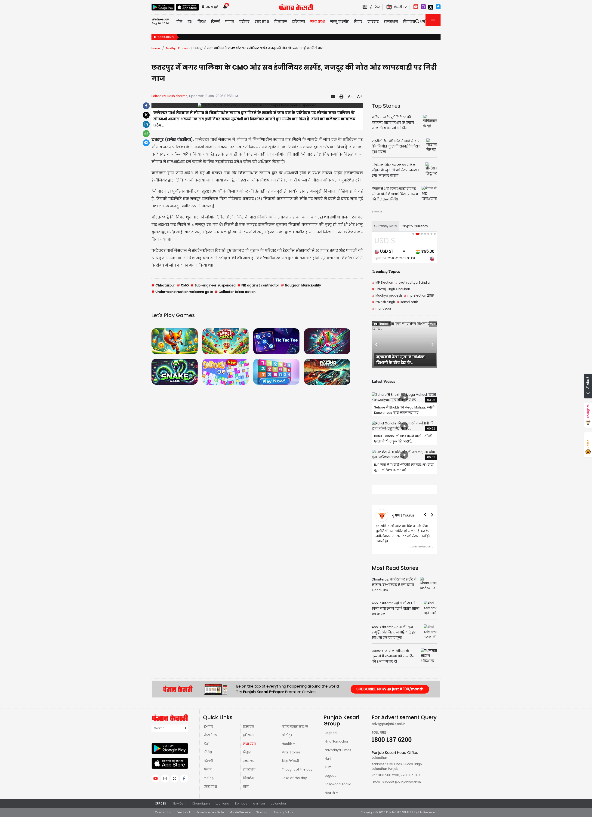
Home (155, 48)
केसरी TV (210, 735)
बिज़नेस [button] (409, 21)
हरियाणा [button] (298, 21)
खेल (246, 786)
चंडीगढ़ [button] (244, 21)
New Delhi (179, 803)
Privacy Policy (283, 812)
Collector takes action (235, 292)
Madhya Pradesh (178, 48)
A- (350, 96)
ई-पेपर (208, 727)
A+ (360, 96)
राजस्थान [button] (391, 21)
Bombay (241, 803)
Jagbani (331, 733)
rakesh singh (383, 302)
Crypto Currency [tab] (415, 226)
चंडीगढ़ (208, 778)
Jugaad (330, 776)
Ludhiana (222, 803)
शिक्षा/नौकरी (290, 761)
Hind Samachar (336, 741)
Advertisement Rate (210, 812)
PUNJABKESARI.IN (397, 812)
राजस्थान (249, 769)
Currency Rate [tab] (385, 226)
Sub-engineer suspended (213, 285)
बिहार (358, 21)
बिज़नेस (248, 778)
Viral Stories (291, 752)
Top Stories (386, 106)
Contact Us (163, 812)
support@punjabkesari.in (401, 782)
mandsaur (381, 308)
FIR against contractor (258, 285)
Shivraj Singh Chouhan (391, 289)
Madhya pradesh (387, 295)
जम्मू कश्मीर (339, 21)
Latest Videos (383, 381)
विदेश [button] (201, 21)
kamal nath (407, 302)
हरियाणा (248, 735)
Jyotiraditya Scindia (412, 282)
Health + (288, 744)
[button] (377, 344)
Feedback (184, 812)
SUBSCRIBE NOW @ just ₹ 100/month (389, 689)
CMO (183, 285)
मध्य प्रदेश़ (317, 21)
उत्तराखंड (248, 761)
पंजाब (208, 769)
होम (179, 21)
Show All (377, 211)
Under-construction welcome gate (182, 292)
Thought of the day (297, 769)
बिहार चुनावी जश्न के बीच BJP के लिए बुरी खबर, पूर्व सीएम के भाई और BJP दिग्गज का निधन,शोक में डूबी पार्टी (400, 37)
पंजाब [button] (229, 21)
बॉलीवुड (287, 735)
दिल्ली (215, 21)
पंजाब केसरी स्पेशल (295, 727)
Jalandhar (278, 803)
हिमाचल (248, 727)
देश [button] (190, 21)
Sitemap (262, 812)
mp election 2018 (419, 295)
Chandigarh (201, 803)
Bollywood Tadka (338, 784)
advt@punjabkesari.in (388, 724)
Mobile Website (240, 812)
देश (206, 744)
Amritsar (259, 803)
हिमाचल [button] (280, 21)
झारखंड (373, 21)
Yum (328, 767)
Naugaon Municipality (301, 285)
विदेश (208, 752)
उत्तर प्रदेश (262, 21)
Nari (328, 758)
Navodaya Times (338, 750)
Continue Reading (422, 546)
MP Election (382, 282)
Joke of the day (294, 778)
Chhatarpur (163, 285)
